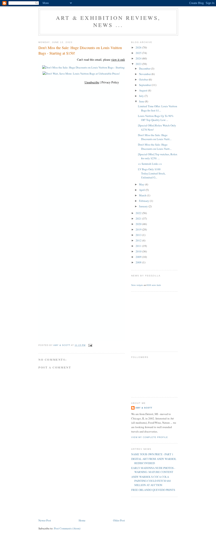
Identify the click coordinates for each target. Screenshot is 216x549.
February (144, 201)
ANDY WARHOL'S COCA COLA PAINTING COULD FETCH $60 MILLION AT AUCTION (151, 481)
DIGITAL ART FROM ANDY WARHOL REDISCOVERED (153, 461)
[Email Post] (90, 345)
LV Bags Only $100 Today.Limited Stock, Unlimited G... (152, 173)
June (142, 101)
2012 (139, 240)
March (143, 195)
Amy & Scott (143, 408)
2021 (139, 218)
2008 (139, 262)
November (145, 74)
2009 (139, 257)
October (144, 79)
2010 (139, 251)
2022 (139, 213)
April (142, 190)
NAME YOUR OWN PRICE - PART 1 (152, 454)
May (142, 184)
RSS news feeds (154, 285)
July (141, 96)
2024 (139, 58)
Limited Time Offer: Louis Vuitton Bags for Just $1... (157, 108)
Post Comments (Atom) (67, 528)
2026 (139, 47)
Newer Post (44, 520)
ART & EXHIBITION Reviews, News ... (108, 21)
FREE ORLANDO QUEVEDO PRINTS (153, 490)
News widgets (137, 285)
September (145, 85)
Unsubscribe (92, 82)
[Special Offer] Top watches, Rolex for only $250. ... (157, 156)
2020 (139, 224)
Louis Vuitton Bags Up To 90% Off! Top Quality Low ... (156, 118)
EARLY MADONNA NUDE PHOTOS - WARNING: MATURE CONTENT (153, 470)
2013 (139, 235)
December (145, 68)
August (143, 90)
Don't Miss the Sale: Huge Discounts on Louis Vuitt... (154, 137)
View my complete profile (149, 437)
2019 (139, 229)
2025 (139, 53)
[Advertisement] (70, 488)
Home (82, 520)
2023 (139, 64)
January (143, 206)
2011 (139, 246)
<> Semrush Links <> (150, 164)
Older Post (119, 520)
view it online (119, 60)
